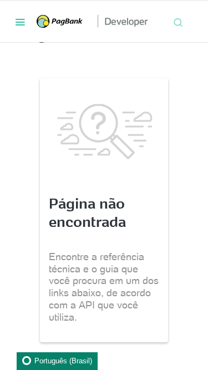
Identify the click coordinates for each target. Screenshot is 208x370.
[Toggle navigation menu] (20, 22)
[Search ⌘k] (178, 22)
